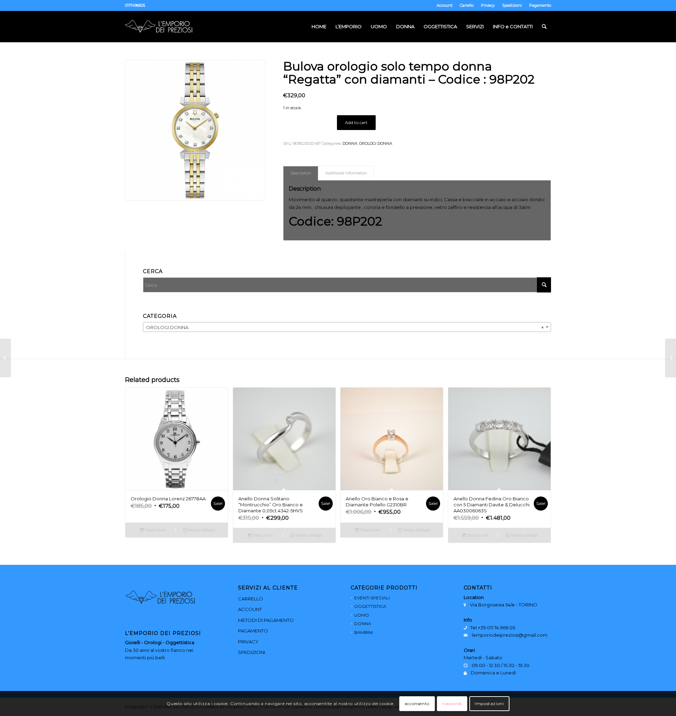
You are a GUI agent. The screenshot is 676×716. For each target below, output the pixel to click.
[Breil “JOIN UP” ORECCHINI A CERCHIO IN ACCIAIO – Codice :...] (5, 358)
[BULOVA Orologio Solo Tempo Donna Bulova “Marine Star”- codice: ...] (670, 358)
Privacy (488, 5)
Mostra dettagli (201, 529)
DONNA (350, 143)
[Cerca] (544, 26)
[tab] (300, 173)
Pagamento (540, 5)
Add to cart (356, 122)
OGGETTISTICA (370, 606)
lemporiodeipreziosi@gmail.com (509, 635)
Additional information (346, 173)
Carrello (467, 5)
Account (444, 5)
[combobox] (347, 327)
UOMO (361, 615)
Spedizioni (512, 5)
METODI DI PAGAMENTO (266, 620)
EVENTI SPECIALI (372, 597)
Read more (154, 529)
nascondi (452, 703)
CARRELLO (250, 598)
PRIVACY (248, 641)
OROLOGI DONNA (375, 143)
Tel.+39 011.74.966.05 (492, 627)
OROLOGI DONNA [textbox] (345, 327)
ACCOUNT (250, 609)
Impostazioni (489, 703)
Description (300, 173)
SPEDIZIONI (251, 652)
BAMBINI (363, 632)
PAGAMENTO (253, 631)
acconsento (417, 703)
